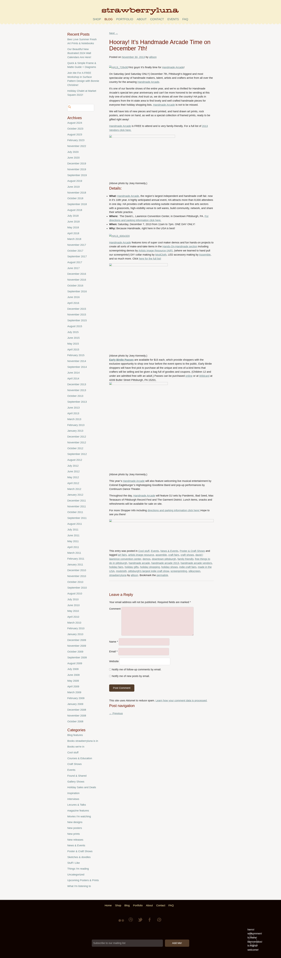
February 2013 (75, 425)
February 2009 (75, 698)
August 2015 (74, 326)
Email (113, 651)
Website (114, 661)
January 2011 (75, 564)
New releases (75, 839)
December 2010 (76, 570)
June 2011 (73, 535)
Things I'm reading (78, 868)
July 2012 (73, 465)
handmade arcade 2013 (165, 563)
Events (155, 550)
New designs (74, 822)
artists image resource (141, 554)
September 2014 (77, 366)
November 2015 (76, 314)
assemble (161, 554)
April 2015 (73, 349)
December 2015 (76, 308)
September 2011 (77, 518)
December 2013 (76, 384)
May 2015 (73, 343)
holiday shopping (150, 567)
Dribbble (131, 922)
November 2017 (76, 244)
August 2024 (74, 122)
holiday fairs (116, 567)
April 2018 (73, 233)
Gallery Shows (75, 781)
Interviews (73, 799)
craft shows (187, 554)
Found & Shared (76, 775)
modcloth (121, 571)
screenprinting (179, 571)
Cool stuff (143, 550)
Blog (108, 19)
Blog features (75, 735)
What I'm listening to (79, 886)
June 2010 (73, 605)
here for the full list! (150, 258)
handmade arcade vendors (196, 563)
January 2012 (75, 494)
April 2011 (73, 547)
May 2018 (73, 227)
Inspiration (73, 793)
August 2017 (74, 262)
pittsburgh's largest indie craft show (148, 571)
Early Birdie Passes (121, 359)
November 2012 (76, 442)
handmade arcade (139, 563)
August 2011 (74, 523)
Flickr (121, 922)
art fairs (122, 554)
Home (108, 905)
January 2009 (75, 704)
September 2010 (77, 587)
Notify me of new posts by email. (131, 676)
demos (146, 559)
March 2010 (74, 622)
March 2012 (74, 489)
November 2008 (76, 715)
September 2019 (77, 175)
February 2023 (75, 140)
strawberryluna (117, 575)
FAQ (185, 19)
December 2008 (76, 709)
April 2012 (73, 483)
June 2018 (73, 221)
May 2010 (73, 610)
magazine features (78, 810)
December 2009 (76, 640)
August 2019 (74, 180)
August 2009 (74, 663)
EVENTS (173, 19)
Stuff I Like (73, 862)
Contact (157, 19)
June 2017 (73, 268)
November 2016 (76, 279)
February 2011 (75, 558)
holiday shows (169, 567)
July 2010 (73, 599)
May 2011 (73, 541)
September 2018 (77, 204)
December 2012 (76, 436)
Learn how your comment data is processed (181, 700)
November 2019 (76, 169)
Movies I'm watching (79, 816)
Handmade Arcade (173, 67)
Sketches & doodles (79, 857)
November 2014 (76, 361)
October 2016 (75, 285)
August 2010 (74, 593)
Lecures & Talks (76, 804)
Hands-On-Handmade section (179, 246)
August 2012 (74, 459)
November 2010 (76, 576)
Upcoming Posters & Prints (83, 880)
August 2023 (74, 134)
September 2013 (77, 401)
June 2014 (73, 372)
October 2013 (75, 395)
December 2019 (76, 163)
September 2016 (77, 291)
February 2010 (75, 628)
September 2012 (77, 454)
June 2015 (73, 337)
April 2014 (73, 378)
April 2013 (73, 413)
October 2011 (75, 512)
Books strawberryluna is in (82, 740)
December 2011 (76, 500)
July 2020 (73, 151)
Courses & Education (79, 758)
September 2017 (77, 256)
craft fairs (173, 554)
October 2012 (75, 448)
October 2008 (75, 721)
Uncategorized (75, 874)
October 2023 (75, 128)
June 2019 (73, 186)
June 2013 (73, 407)
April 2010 (73, 616)
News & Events (169, 550)
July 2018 (73, 215)
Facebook (150, 922)
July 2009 (73, 669)
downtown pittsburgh (164, 559)
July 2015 (73, 332)
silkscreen (194, 571)
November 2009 (76, 645)
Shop (97, 19)
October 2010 (75, 582)
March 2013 (74, 419)
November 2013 (76, 390)
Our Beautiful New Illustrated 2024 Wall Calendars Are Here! (79, 53)
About (142, 19)
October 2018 (75, 198)
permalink (162, 575)
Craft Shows (74, 764)
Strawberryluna (140, 12)
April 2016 (73, 303)
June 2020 (73, 157)
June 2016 (73, 297)
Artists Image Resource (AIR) (155, 250)
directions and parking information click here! (174, 510)
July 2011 (72, 529)
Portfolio (124, 19)
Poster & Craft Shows (192, 550)
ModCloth (161, 254)
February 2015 (75, 355)
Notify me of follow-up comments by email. (136, 669)
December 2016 (76, 273)
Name (113, 641)
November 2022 (76, 146)
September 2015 (77, 320)
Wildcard (204, 375)
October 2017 (75, 250)
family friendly (185, 559)
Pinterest (159, 922)
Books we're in (75, 746)
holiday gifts (132, 567)
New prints (73, 833)
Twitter (140, 922)
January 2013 (75, 430)
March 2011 (74, 552)
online (188, 375)
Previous (116, 713)
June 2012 (73, 471)
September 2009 (77, 657)
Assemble (205, 254)
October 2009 (75, 651)
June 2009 (73, 674)
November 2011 (76, 506)
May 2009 (73, 680)
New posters (74, 828)
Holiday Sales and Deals (81, 787)
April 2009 (73, 686)
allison (153, 57)
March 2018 (74, 239)
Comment (115, 608)
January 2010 (75, 634)
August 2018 (74, 210)
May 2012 (73, 477)
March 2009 (74, 692)
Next (113, 33)
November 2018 (76, 192)
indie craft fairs (187, 567)
